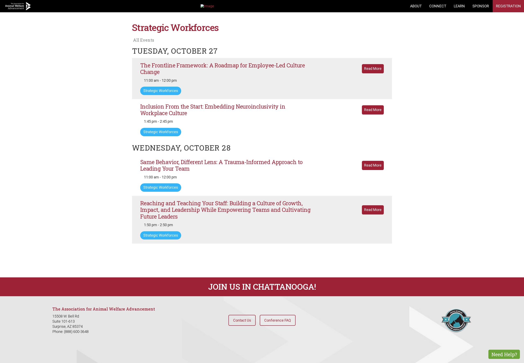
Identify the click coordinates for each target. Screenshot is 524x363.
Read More (373, 68)
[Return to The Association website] (18, 6)
